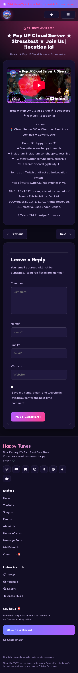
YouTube (8, 505)
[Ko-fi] (7, 478)
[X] (44, 469)
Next (63, 234)
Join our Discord (21, 630)
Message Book (12, 540)
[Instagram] (34, 469)
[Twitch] (7, 469)
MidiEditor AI (11, 547)
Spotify (11, 589)
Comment (17, 283)
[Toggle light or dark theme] (51, 14)
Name (15, 324)
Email (15, 345)
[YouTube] (16, 469)
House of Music (13, 533)
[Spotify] (53, 469)
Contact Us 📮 (12, 554)
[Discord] (25, 469)
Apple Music (14, 596)
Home (13, 54)
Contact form (14, 640)
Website (16, 366)
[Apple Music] (62, 469)
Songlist (8, 512)
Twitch (10, 575)
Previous (17, 234)
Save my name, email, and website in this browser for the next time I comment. (37, 397)
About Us (9, 526)
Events (7, 519)
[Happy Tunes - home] (7, 14)
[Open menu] (68, 15)
